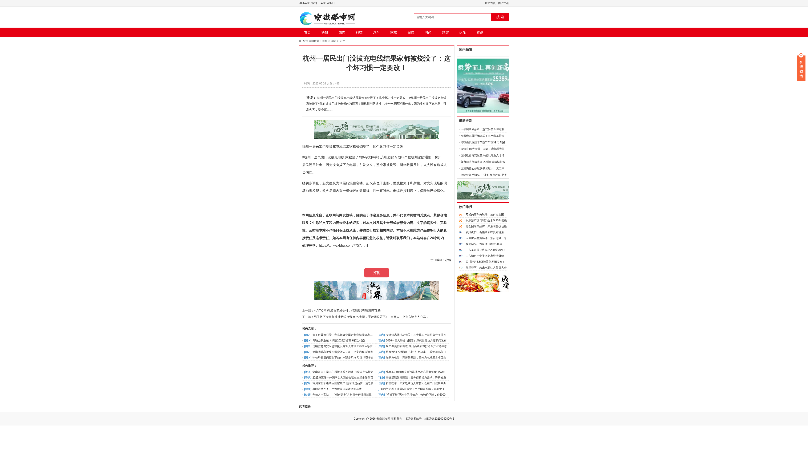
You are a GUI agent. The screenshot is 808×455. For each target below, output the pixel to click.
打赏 (376, 272)
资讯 (480, 32)
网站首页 (490, 3)
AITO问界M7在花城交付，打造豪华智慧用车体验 (348, 310)
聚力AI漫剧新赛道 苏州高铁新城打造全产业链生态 (416, 346)
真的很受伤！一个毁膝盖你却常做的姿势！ (338, 389)
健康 (411, 32)
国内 (342, 32)
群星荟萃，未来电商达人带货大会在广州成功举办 (416, 383)
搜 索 (500, 17)
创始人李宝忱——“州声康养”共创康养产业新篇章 (342, 394)
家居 (393, 32)
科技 (359, 32)
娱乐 (462, 32)
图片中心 (503, 3)
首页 (307, 32)
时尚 (428, 32)
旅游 (445, 32)
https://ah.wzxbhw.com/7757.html (343, 245)
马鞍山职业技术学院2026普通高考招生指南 (338, 340)
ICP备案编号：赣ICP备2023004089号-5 (430, 418)
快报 (324, 32)
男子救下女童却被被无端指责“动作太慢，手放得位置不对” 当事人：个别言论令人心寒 (370, 316)
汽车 (376, 32)
